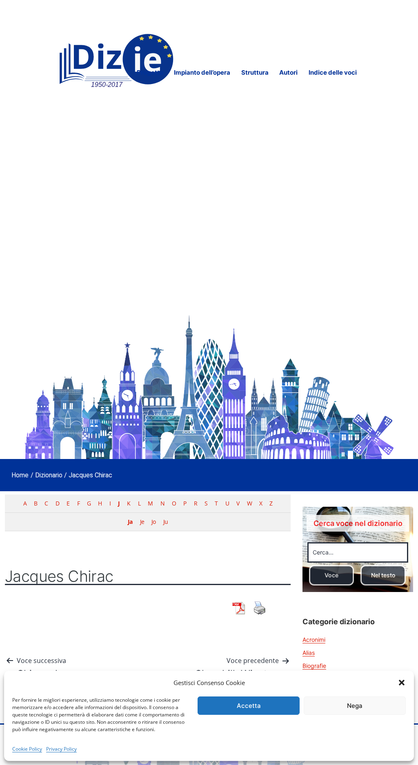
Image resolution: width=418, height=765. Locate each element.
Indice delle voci (333, 72)
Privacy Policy (61, 748)
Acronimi (313, 639)
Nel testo (383, 575)
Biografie (314, 665)
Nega (354, 706)
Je (142, 522)
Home (20, 475)
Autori (288, 72)
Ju (165, 522)
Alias (308, 652)
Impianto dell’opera (202, 72)
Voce (331, 575)
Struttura (255, 72)
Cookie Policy (27, 748)
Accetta (249, 706)
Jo (153, 522)
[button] (402, 683)
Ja (130, 522)
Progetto (150, 72)
